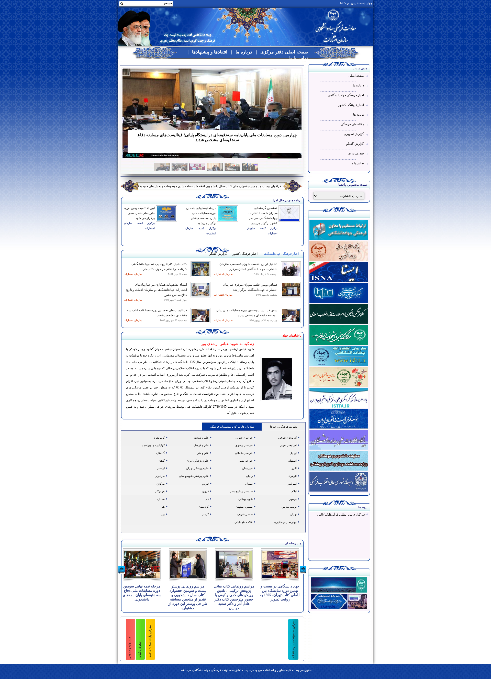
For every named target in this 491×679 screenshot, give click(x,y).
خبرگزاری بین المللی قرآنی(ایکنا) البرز (341, 514)
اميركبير (292, 483)
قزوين (205, 491)
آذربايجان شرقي (287, 437)
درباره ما (244, 51)
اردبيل (293, 452)
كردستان (204, 506)
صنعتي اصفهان (244, 506)
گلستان (160, 452)
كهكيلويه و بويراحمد (153, 445)
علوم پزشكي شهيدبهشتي (194, 475)
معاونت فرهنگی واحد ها (283, 426)
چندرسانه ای (356, 153)
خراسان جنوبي (244, 437)
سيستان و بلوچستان (241, 491)
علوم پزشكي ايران (198, 460)
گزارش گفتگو (355, 144)
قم (207, 498)
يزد (163, 514)
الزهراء (292, 475)
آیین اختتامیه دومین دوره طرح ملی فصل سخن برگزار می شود (139, 213)
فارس (205, 483)
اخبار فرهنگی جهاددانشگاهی (346, 95)
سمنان (249, 483)
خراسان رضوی (244, 445)
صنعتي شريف (245, 514)
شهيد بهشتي (245, 498)
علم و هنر (203, 452)
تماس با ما (298, 58)
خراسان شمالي (244, 452)
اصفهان (292, 460)
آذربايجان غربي (288, 445)
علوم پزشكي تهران (197, 468)
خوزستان (247, 468)
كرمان (205, 514)
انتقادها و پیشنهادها (209, 51)
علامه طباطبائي (244, 522)
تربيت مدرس (289, 506)
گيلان (162, 460)
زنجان (249, 475)
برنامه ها (358, 114)
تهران (293, 514)
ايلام (294, 491)
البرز (294, 468)
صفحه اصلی (356, 75)
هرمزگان (159, 491)
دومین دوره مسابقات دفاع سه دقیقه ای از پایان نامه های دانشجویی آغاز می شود (231, 186)
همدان (161, 498)
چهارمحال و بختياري (285, 522)
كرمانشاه (159, 437)
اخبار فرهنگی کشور (351, 105)
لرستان (161, 468)
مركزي (161, 483)
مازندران (160, 475)
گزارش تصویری (354, 134)
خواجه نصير (246, 460)
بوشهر (293, 498)
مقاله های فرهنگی (352, 124)
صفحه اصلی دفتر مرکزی (284, 51)
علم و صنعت (201, 437)
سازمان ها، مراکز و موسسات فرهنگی (232, 426)
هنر (163, 506)
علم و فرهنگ (201, 445)
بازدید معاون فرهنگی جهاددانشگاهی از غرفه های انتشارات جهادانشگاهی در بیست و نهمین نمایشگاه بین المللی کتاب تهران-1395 (280, 595)
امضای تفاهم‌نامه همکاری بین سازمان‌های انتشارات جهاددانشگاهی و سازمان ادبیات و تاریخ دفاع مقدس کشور (156, 290)
